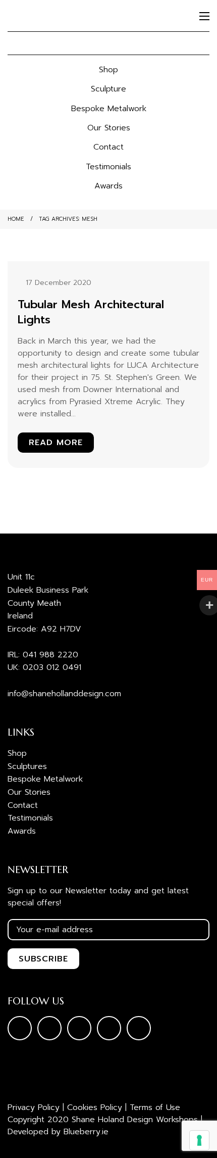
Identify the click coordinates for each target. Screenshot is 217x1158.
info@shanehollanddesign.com (64, 694)
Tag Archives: (68, 219)
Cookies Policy (94, 1107)
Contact (108, 147)
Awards (108, 186)
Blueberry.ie (86, 1132)
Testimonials (108, 167)
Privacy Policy (34, 1107)
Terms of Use (155, 1107)
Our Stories (108, 128)
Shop (108, 70)
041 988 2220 (50, 655)
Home (16, 219)
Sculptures (27, 766)
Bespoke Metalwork (108, 109)
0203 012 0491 (52, 667)
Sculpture (108, 89)
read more (56, 443)
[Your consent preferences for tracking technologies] (199, 1140)
